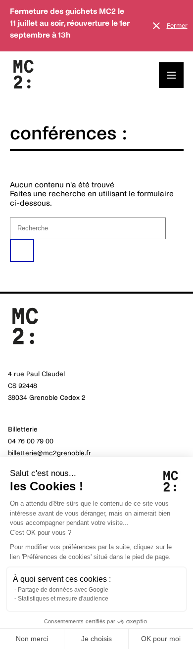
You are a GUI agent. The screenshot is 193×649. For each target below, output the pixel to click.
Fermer (177, 25)
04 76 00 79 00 (30, 441)
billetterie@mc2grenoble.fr (49, 453)
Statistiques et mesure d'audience (63, 598)
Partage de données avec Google (63, 589)
